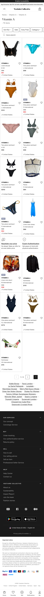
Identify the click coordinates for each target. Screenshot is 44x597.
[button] (39, 9)
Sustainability (8, 490)
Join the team (8, 497)
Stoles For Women (31, 391)
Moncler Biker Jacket (13, 396)
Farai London (27, 383)
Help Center (7, 473)
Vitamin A (12, 15)
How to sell (7, 453)
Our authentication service (13, 439)
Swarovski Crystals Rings (22, 404)
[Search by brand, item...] (4, 9)
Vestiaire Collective (12, 484)
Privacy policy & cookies (21, 534)
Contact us (7, 476)
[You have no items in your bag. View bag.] (39, 9)
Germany (29, 586)
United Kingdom (13, 586)
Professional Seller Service (13, 462)
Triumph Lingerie (12, 399)
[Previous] (17, 377)
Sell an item (7, 459)
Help (5, 469)
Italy (39, 586)
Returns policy (8, 442)
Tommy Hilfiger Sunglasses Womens (21, 394)
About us (6, 487)
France (5, 586)
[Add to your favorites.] (19, 63)
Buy (4, 432)
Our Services (9, 418)
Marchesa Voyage (9, 389)
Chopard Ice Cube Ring (20, 402)
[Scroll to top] (36, 377)
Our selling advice (10, 456)
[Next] (27, 377)
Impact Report (8, 494)
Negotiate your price (9, 243)
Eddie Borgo (14, 383)
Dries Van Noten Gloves (12, 391)
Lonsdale (30, 386)
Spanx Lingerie (31, 396)
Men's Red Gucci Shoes (29, 389)
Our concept (8, 421)
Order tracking (9, 435)
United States (22, 586)
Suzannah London (29, 399)
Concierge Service (10, 424)
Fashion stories (9, 500)
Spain (35, 586)
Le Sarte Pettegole (15, 386)
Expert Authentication (30, 243)
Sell (5, 449)
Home (4, 15)
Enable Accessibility (22, 1)
